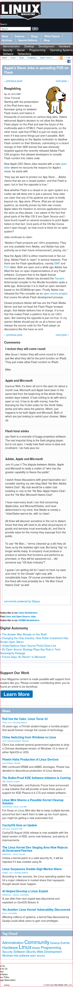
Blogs (34, 36)
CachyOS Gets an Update (19, 825)
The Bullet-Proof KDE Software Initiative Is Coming (36, 778)
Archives (7, 40)
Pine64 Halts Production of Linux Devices (30, 759)
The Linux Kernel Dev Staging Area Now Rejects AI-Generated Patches (35, 849)
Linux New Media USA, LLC (61, 985)
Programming (37, 50)
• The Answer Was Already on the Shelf (23, 634)
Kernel (16, 806)
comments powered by (22, 601)
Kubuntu (10, 781)
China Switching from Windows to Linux (29, 737)
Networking (24, 54)
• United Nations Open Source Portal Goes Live (28, 645)
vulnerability (24, 895)
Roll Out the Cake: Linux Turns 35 (25, 719)
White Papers (52, 36)
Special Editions (28, 40)
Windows (25, 741)
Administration (7, 806)
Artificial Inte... (7, 854)
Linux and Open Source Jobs (20, 616)
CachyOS (14, 829)
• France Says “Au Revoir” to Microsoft (22, 657)
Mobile (36, 948)
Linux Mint (23, 806)
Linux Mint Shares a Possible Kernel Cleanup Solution (32, 801)
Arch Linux (6, 829)
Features (20, 36)
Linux (10, 722)
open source (37, 955)
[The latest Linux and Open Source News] (61, 57)
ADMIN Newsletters (28, 620)
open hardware (7, 763)
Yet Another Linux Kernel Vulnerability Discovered (36, 910)
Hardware (10, 947)
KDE (4, 781)
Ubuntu (31, 951)
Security (22, 854)
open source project (55, 293)
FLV (6, 267)
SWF (57, 263)
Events (65, 943)
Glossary (7, 985)
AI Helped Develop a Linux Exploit (25, 891)
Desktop (5, 872)
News (5, 36)
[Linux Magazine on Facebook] (68, 61)
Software (8, 54)
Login (68, 57)
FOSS (4, 722)
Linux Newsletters (28, 612)
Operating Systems (61, 50)
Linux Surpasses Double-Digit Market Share (32, 869)
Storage (17, 763)
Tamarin (59, 278)
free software (21, 955)
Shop (47, 40)
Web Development (49, 951)
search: (3, 24)
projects (17, 781)
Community (36, 941)
